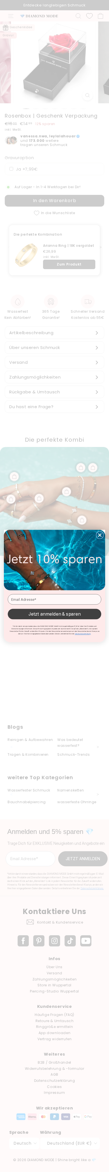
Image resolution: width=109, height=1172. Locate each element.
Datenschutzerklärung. (83, 634)
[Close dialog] (99, 535)
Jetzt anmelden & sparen (55, 614)
